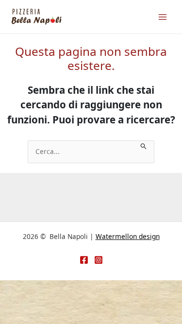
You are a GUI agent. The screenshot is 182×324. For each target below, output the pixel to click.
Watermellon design (128, 236)
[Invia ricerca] (143, 145)
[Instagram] (98, 260)
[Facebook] (84, 260)
